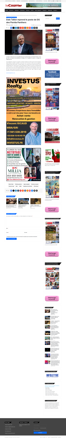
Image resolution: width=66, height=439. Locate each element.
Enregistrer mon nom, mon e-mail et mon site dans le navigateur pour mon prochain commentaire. (22, 236)
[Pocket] (30, 28)
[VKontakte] (25, 28)
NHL (21, 186)
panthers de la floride (28, 186)
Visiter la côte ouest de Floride (50, 391)
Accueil (6, 10)
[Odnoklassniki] (27, 28)
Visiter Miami (47, 387)
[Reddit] (23, 28)
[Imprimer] (37, 28)
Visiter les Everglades (48, 390)
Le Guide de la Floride (54, 437)
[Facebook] (11, 28)
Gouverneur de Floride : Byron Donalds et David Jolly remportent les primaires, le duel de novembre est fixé (55, 356)
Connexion (40, 432)
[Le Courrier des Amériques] (14, 5)
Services (27, 10)
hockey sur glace (35, 184)
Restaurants (50, 10)
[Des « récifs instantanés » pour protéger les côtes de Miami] (47, 338)
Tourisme (55, 10)
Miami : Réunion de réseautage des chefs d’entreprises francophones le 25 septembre (11, 206)
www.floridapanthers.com (10, 72)
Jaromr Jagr (11, 186)
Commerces (22, 10)
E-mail (7, 232)
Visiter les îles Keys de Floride (49, 392)
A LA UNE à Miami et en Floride (14, 15)
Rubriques (16, 10)
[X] (13, 28)
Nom (7, 228)
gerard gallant (26, 184)
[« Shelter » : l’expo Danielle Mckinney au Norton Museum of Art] (35, 201)
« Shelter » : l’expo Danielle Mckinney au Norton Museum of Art (35, 206)
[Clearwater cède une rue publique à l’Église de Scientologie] (23, 201)
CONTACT (59, 437)
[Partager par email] (34, 28)
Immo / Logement (38, 10)
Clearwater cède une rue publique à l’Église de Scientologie (22, 206)
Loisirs (32, 10)
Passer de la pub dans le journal (10, 433)
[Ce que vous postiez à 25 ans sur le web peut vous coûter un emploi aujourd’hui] (47, 350)
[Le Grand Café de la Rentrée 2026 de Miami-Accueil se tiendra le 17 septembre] (47, 327)
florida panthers (19, 184)
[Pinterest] (20, 28)
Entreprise (44, 10)
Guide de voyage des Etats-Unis (10, 426)
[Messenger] (32, 28)
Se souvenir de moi (37, 430)
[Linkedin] (16, 28)
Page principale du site (8, 424)
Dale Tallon (11, 184)
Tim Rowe (36, 186)
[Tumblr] (18, 28)
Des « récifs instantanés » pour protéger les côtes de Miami (55, 338)
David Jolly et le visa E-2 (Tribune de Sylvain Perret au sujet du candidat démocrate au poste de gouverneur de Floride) (55, 343)
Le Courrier (11, 10)
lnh (16, 186)
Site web (25, 232)
